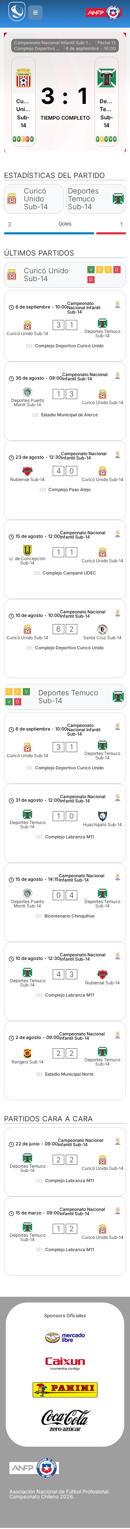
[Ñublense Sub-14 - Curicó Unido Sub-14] (65, 480)
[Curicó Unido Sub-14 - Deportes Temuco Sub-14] (65, 326)
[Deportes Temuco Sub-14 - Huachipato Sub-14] (65, 823)
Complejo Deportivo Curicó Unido (38, 48)
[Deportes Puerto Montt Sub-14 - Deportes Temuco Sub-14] (65, 902)
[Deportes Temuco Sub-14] (107, 102)
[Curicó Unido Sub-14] (23, 102)
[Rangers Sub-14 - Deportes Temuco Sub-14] (65, 1060)
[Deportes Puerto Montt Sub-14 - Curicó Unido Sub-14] (65, 401)
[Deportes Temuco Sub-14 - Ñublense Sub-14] (65, 981)
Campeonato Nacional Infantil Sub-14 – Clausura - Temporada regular (54, 42)
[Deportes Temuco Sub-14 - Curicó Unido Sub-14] (65, 1161)
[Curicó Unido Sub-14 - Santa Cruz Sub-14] (65, 638)
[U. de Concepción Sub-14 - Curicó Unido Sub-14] (65, 559)
